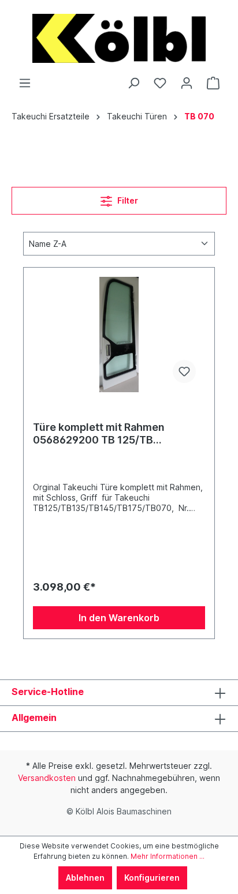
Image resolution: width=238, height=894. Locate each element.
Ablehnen (85, 877)
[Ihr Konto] (186, 83)
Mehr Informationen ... (167, 856)
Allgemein (34, 717)
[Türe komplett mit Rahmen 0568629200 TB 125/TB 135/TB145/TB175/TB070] (119, 334)
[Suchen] (133, 83)
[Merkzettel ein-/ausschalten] (184, 371)
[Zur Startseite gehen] (119, 38)
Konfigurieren (152, 877)
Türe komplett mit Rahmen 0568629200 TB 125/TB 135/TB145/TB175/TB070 (99, 433)
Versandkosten (47, 778)
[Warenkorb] (213, 83)
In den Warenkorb (119, 617)
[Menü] (25, 83)
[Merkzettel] (160, 83)
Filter (127, 200)
